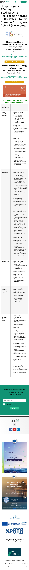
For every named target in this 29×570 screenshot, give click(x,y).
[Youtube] (14, 429)
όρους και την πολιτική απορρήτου (14, 403)
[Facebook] (10, 429)
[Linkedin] (18, 429)
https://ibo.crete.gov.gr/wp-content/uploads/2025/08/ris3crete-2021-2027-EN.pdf (14, 77)
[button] (15, 2)
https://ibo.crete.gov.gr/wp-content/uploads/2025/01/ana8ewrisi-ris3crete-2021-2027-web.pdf (14, 56)
